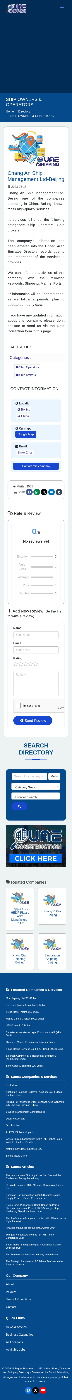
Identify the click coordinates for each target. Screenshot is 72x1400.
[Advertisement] (36, 55)
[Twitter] (44, 492)
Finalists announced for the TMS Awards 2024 (30, 1227)
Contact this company (36, 466)
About (10, 1284)
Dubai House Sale (15, 1118)
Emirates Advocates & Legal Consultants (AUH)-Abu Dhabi (34, 1034)
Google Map (26, 434)
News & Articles (16, 1327)
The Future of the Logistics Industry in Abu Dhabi (32, 1254)
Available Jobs (15, 1349)
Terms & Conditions (19, 1299)
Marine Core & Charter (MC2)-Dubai (25, 1018)
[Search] (19, 806)
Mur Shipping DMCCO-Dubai (21, 998)
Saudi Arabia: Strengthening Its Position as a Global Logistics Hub (33, 1246)
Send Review (34, 721)
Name (17, 628)
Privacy (11, 1291)
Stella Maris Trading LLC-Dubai (22, 1011)
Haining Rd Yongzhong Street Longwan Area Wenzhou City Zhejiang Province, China (35, 1103)
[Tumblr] (59, 492)
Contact (11, 1307)
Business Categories (19, 1334)
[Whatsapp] (36, 492)
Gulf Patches (13, 1125)
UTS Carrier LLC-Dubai (18, 1025)
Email (17, 643)
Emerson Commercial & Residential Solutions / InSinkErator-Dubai (31, 1057)
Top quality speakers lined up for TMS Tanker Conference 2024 (30, 1236)
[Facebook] (29, 492)
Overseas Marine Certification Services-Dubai (30, 1042)
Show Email (25, 452)
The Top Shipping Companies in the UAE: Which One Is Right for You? (36, 1220)
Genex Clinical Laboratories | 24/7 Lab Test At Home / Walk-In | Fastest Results (34, 1140)
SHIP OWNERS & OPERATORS (32, 115)
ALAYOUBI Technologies (19, 1132)
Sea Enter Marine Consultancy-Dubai (25, 1005)
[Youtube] (43, 1390)
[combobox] (35, 786)
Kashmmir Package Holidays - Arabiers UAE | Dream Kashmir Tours (34, 1093)
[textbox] (36, 787)
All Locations (14, 1342)
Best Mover (12, 1085)
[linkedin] (51, 492)
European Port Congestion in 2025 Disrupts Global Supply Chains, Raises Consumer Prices (33, 1197)
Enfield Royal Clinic (16, 1155)
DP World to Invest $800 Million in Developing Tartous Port (35, 1187)
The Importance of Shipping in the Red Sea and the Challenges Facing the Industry (33, 1177)
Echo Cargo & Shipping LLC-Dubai (24, 1065)
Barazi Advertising (59, 1372)
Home (10, 111)
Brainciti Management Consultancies (25, 1111)
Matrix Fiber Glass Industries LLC (24, 1149)
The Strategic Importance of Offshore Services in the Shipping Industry (34, 1263)
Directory (24, 111)
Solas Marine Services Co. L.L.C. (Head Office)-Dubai (35, 1049)
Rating (18, 658)
